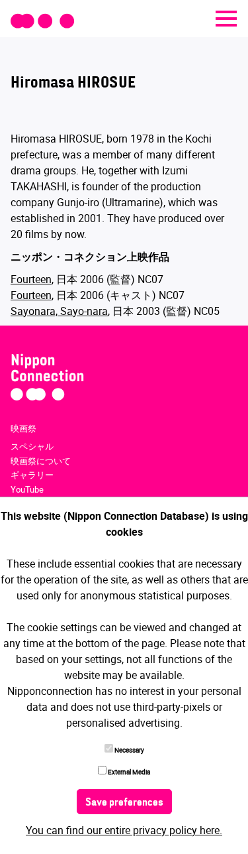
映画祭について (41, 461)
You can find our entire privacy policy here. (124, 830)
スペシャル (32, 446)
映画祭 (23, 428)
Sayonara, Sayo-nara (59, 311)
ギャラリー (32, 475)
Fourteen (31, 279)
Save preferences (124, 803)
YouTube (27, 489)
